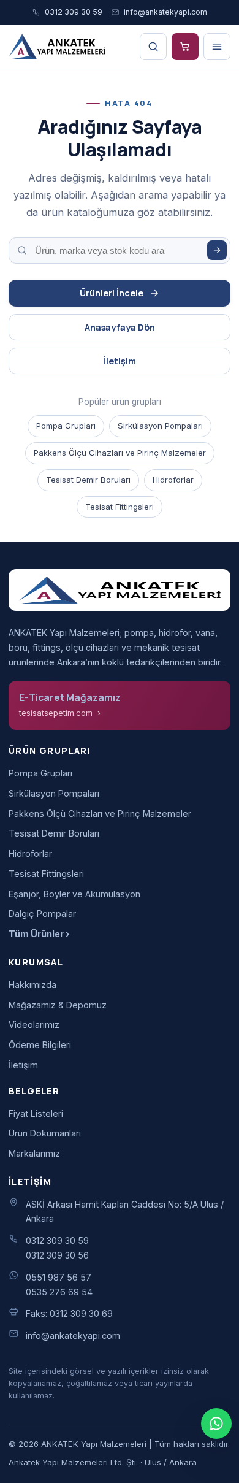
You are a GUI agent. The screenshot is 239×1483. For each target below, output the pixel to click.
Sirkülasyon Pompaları (160, 426)
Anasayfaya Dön (120, 327)
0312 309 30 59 (73, 12)
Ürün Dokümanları (45, 1133)
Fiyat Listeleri (36, 1113)
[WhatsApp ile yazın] (216, 1423)
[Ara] (217, 250)
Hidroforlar (173, 480)
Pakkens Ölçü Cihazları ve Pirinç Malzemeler (120, 453)
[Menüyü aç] (216, 46)
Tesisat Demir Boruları (88, 480)
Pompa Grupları (66, 426)
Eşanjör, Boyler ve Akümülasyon (74, 894)
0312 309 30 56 (57, 1255)
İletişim (120, 361)
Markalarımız (34, 1153)
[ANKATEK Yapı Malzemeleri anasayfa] (57, 46)
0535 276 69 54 (59, 1292)
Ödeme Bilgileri (40, 1045)
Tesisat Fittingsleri (119, 507)
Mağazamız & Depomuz (58, 1005)
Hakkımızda (32, 984)
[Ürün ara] (153, 46)
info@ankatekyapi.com (165, 12)
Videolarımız (34, 1024)
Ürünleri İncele (111, 293)
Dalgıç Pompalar (42, 913)
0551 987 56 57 (58, 1277)
